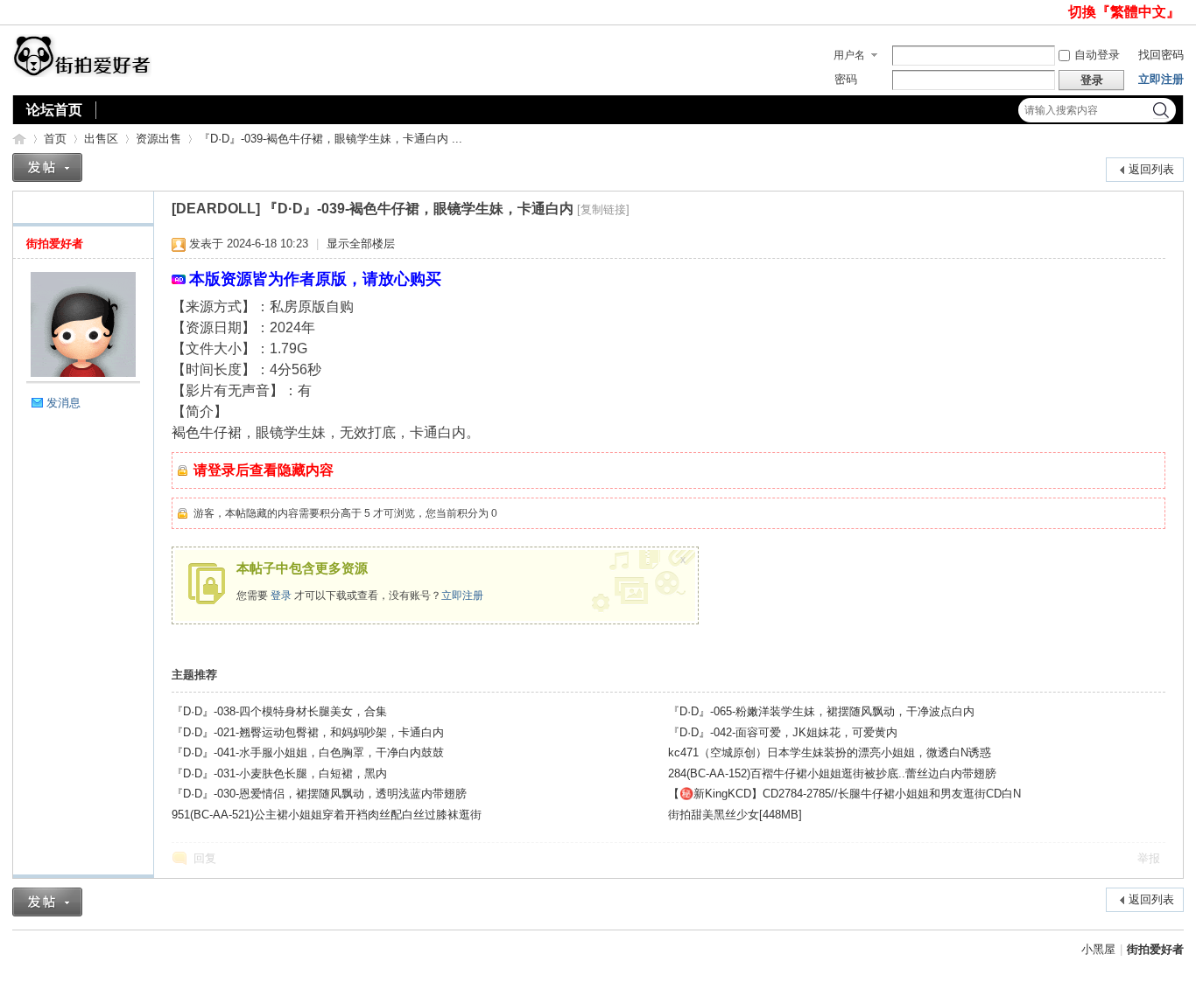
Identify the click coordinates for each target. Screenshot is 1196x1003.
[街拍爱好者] (81, 73)
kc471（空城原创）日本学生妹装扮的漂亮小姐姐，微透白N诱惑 (829, 752)
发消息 (63, 402)
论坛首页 (54, 109)
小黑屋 (1098, 949)
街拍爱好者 (19, 138)
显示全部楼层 (361, 243)
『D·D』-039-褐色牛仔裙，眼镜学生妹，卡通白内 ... (330, 138)
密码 (845, 79)
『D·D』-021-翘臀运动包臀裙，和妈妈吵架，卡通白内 (308, 732)
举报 (1148, 858)
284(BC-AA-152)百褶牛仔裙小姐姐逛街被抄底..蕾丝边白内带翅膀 (832, 773)
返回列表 (1151, 169)
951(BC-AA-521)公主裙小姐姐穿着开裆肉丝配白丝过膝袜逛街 (327, 814)
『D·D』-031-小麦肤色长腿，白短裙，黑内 (279, 773)
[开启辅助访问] (1060, 12)
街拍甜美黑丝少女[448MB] (735, 814)
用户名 (849, 55)
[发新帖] (47, 167)
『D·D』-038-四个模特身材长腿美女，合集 (279, 711)
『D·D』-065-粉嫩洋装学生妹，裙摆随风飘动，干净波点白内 (821, 711)
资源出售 (158, 138)
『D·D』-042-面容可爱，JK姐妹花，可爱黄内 (782, 732)
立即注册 (1161, 79)
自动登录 (1097, 54)
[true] (1161, 110)
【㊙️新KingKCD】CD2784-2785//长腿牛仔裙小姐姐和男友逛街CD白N (844, 793)
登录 (281, 595)
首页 (55, 138)
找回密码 (1161, 54)
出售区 (101, 138)
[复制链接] (603, 209)
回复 (204, 858)
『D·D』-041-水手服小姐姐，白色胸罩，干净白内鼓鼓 (308, 752)
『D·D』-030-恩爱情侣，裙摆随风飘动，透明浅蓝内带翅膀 (319, 793)
